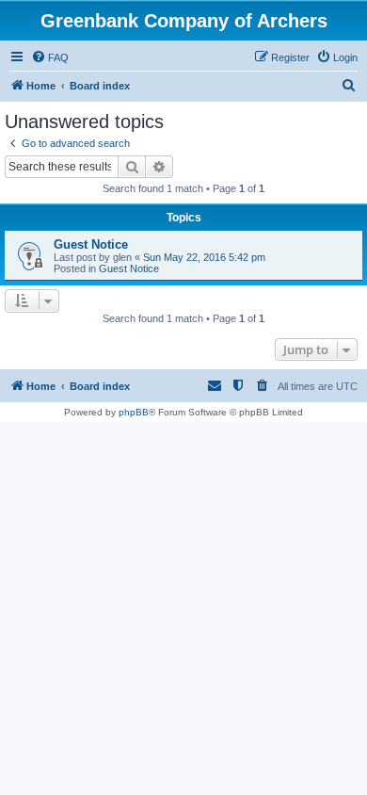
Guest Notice (91, 244)
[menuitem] (50, 57)
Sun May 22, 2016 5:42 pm (204, 257)
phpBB (134, 412)
